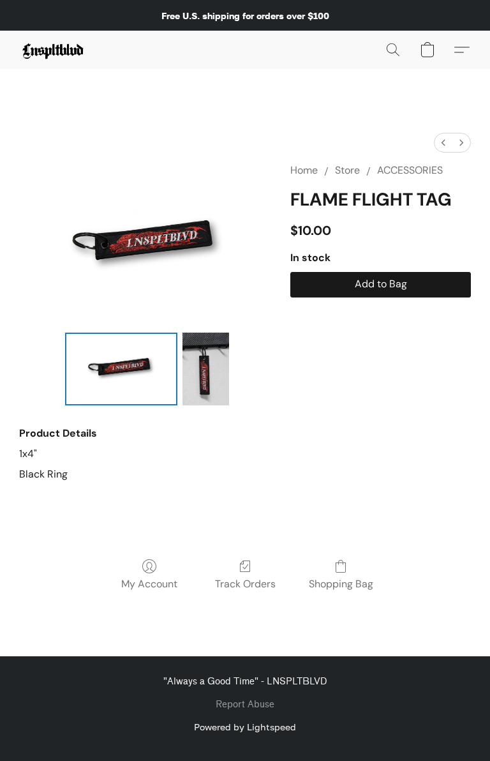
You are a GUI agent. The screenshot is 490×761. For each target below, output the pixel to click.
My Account (149, 584)
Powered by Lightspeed (245, 726)
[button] (53, 50)
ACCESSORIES (410, 170)
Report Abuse (245, 704)
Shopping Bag (341, 584)
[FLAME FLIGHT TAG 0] (121, 369)
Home (304, 170)
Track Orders (245, 584)
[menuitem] (443, 142)
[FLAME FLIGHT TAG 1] (206, 369)
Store (347, 170)
